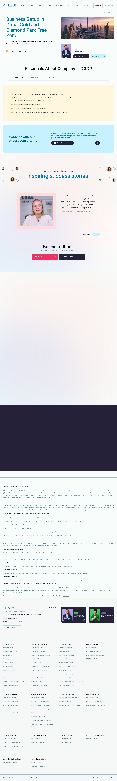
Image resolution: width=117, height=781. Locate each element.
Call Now (85, 778)
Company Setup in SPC (92, 738)
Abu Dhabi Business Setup (65, 701)
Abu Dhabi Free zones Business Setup (69, 705)
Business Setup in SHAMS (38, 742)
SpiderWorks (111, 777)
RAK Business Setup (92, 647)
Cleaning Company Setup (65, 662)
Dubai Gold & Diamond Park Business (41, 659)
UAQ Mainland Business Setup (94, 701)
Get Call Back (96, 56)
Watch (99, 5)
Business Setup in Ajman (9, 697)
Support (110, 5)
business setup (61, 580)
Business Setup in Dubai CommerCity (41, 674)
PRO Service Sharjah (36, 712)
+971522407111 (9, 621)
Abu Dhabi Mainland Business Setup (68, 697)
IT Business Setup (63, 651)
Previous (16, 208)
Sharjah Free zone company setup (40, 705)
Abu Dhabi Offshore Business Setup (68, 709)
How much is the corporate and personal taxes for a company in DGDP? (30, 451)
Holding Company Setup (65, 677)
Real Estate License (8, 666)
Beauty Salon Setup (64, 659)
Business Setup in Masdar (10, 762)
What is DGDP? (12, 429)
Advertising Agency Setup (65, 674)
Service (39, 5)
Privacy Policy (96, 777)
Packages (86, 5)
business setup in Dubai (49, 588)
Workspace (49, 5)
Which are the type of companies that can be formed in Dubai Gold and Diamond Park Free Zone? (38, 436)
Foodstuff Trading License (10, 651)
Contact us (66, 596)
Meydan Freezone (36, 762)
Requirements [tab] (35, 77)
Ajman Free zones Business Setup (12, 705)
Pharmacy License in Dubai (10, 685)
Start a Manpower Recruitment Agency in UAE (71, 681)
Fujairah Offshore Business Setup (12, 750)
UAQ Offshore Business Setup (94, 709)
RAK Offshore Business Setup (94, 659)
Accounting (60, 5)
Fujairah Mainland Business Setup (12, 742)
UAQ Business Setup (92, 697)
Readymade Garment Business (67, 666)
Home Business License (9, 677)
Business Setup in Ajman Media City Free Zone (14, 714)
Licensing (23, 5)
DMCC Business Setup (37, 647)
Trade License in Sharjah (38, 716)
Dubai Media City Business (38, 651)
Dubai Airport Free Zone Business (40, 655)
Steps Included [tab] (17, 77)
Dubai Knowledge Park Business (40, 666)
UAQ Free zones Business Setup (95, 705)
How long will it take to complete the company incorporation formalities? (30, 458)
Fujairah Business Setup (9, 738)
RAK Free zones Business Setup (95, 655)
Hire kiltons (38, 257)
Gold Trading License (9, 674)
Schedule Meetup (80, 56)
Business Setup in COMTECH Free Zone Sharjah (42, 725)
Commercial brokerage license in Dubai (14, 681)
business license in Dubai (37, 507)
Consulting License (8, 659)
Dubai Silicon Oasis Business (39, 670)
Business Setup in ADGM (65, 742)
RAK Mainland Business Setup (94, 651)
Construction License (9, 670)
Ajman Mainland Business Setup (12, 701)
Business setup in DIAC (37, 677)
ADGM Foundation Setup (65, 738)
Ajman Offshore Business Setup (11, 709)
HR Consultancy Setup (64, 670)
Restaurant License (8, 647)
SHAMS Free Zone (36, 738)
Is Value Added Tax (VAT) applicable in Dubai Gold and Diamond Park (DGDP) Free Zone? (36, 444)
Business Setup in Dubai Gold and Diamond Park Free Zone (102, 12)
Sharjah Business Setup (37, 697)
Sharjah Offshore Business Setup (40, 709)
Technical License (8, 662)
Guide (31, 5)
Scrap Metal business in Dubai (66, 685)
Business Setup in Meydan (38, 766)
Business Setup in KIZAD (37, 681)
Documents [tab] (51, 77)
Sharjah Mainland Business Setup (40, 701)
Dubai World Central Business (39, 685)
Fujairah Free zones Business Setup (13, 746)
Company (77, 5)
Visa (69, 5)
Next (101, 208)
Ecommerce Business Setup (66, 655)
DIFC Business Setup (36, 662)
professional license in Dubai (77, 573)
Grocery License (7, 655)
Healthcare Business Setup (66, 647)
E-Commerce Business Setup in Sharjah (42, 720)
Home (87, 12)
